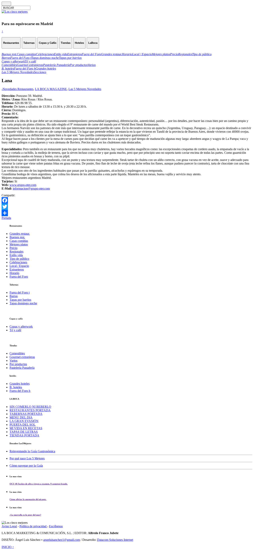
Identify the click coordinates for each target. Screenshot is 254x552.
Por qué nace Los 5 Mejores (27, 458)
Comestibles (17, 353)
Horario (14, 273)
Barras (14, 296)
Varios (13, 360)
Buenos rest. (17, 237)
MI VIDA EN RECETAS (26, 428)
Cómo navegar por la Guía (26, 465)
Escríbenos (56, 526)
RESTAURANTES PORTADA (30, 410)
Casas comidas (19, 240)
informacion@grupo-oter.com (31, 188)
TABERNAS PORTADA (26, 414)
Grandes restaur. (20, 233)
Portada (6, 218)
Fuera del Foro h (20, 390)
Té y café (15, 330)
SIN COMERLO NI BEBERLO (30, 406)
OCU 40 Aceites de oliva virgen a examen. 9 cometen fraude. (39, 484)
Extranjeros (17, 269)
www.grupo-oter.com (23, 185)
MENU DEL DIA (21, 417)
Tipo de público (19, 258)
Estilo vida (16, 255)
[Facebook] (127, 200)
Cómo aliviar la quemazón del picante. (28, 499)
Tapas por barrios (20, 299)
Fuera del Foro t (20, 292)
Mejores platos (19, 244)
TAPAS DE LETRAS (24, 431)
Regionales (16, 251)
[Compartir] (127, 213)
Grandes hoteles (20, 383)
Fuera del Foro (19, 276)
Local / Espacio (19, 266)
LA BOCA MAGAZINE (51, 89)
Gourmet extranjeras (22, 357)
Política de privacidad (33, 526)
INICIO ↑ (8, 547)
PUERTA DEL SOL (23, 424)
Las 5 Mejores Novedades (84, 89)
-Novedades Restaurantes (17, 89)
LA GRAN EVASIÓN (24, 421)
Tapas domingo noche (23, 303)
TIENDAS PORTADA (24, 435)
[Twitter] (127, 206)
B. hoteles (16, 387)
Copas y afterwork (21, 326)
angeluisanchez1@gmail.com (61, 539)
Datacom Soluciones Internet (115, 539)
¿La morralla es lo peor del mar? (25, 515)
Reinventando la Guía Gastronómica (32, 451)
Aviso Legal (9, 526)
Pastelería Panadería (22, 367)
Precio (13, 248)
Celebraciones (18, 262)
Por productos (18, 364)
